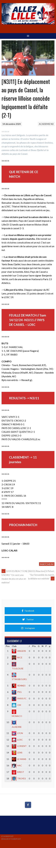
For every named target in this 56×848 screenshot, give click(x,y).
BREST (20, 772)
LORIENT (22, 746)
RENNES (21, 685)
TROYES (21, 778)
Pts (34, 646)
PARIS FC (22, 698)
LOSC (20, 739)
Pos (8, 646)
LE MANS (21, 759)
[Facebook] (28, 805)
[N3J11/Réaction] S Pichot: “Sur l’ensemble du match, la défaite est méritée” (41, 575)
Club (14, 646)
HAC (19, 765)
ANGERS (21, 651)
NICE (19, 657)
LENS (19, 752)
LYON (20, 733)
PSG (19, 692)
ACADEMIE (44, 124)
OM (19, 705)
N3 (52, 124)
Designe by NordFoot (11, 839)
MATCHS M (47, 564)
